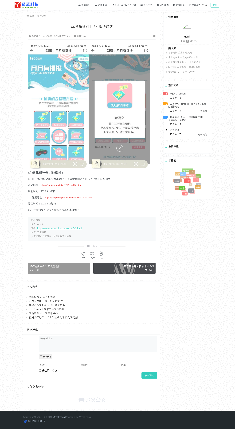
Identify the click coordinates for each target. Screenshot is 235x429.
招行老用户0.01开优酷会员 (45, 266)
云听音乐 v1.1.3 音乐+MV (43, 313)
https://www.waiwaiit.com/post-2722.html (59, 228)
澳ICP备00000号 (36, 421)
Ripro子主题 (187, 170)
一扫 (198, 188)
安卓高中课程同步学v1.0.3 (139, 266)
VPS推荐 (148, 5)
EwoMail (179, 174)
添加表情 (46, 356)
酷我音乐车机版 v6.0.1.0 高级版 (47, 305)
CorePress (59, 417)
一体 (198, 176)
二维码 (91, 257)
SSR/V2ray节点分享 (125, 5)
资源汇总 (102, 5)
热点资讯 (85, 5)
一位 (193, 173)
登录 (215, 5)
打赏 (100, 257)
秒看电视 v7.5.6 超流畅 (42, 297)
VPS (177, 188)
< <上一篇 (34, 270)
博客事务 (196, 5)
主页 (31, 15)
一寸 (184, 190)
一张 (190, 183)
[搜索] (206, 5)
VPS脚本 (164, 5)
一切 (197, 184)
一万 (178, 182)
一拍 (192, 192)
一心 (197, 181)
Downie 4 (177, 180)
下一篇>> (149, 270)
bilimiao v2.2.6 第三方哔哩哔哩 (46, 309)
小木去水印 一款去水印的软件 (46, 301)
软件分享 (41, 15)
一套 (185, 194)
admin (35, 35)
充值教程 (174, 130)
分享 (83, 257)
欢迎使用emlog (178, 93)
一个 (185, 176)
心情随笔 (180, 5)
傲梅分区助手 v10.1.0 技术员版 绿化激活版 (53, 317)
